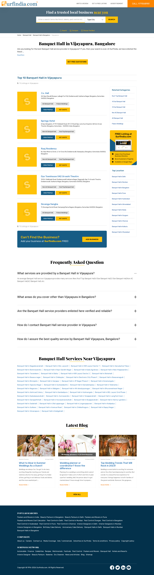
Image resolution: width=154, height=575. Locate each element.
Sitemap (89, 555)
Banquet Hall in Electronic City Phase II (81, 377)
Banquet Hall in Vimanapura (28, 411)
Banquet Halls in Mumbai (113, 527)
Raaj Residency (49, 148)
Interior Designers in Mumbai (110, 524)
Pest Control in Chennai (66, 524)
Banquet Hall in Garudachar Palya (115, 366)
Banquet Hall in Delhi (119, 177)
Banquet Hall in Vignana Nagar (29, 385)
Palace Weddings (62, 104)
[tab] (77, 279)
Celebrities (39, 551)
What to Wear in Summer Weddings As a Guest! (32, 464)
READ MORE (23, 485)
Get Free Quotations (77, 62)
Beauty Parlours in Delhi (74, 517)
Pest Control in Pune (47, 524)
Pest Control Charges (92, 521)
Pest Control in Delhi (55, 521)
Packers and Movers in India (28, 517)
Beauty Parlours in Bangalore (51, 517)
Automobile (21, 551)
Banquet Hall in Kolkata (119, 226)
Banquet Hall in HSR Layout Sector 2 (75, 374)
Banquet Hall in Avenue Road (50, 407)
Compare (75, 31)
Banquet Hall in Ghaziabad (121, 232)
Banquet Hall (27, 35)
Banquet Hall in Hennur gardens (113, 400)
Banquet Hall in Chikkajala (53, 377)
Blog (83, 555)
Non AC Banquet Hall (49, 131)
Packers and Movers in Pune (96, 517)
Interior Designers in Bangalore (29, 527)
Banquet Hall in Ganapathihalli (29, 400)
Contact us (37, 541)
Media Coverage (49, 541)
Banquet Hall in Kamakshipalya (82, 385)
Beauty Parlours (38, 555)
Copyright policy (127, 541)
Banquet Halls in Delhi (93, 527)
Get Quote (63, 109)
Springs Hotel (48, 121)
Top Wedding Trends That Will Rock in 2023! (116, 464)
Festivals (67, 551)
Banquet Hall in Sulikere (26, 407)
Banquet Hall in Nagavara (27, 389)
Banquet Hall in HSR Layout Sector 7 (85, 366)
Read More (20, 55)
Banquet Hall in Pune (119, 193)
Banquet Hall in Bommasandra (29, 370)
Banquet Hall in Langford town (110, 396)
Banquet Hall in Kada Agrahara (86, 370)
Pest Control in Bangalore (112, 521)
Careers (29, 541)
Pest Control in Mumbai (73, 521)
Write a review (82, 4)
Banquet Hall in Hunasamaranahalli (58, 400)
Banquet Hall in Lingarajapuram (79, 404)
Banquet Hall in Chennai (120, 221)
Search (111, 20)
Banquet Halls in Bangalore (28, 531)
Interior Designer (23, 555)
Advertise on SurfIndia (82, 541)
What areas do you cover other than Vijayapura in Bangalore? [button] (56, 297)
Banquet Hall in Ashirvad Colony (30, 392)
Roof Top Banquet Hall (66, 131)
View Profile (48, 109)
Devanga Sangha (49, 204)
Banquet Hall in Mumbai (120, 182)
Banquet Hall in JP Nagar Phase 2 (75, 381)
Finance (31, 551)
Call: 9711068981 (140, 3)
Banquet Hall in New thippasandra (114, 370)
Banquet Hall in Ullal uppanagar (52, 404)
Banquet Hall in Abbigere (50, 389)
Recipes (48, 551)
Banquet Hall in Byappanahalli (86, 400)
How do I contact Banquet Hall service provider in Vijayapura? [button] (57, 325)
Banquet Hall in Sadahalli (27, 404)
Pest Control (77, 551)
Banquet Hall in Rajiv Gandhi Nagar (57, 370)
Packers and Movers (91, 551)
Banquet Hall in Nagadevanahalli (30, 366)
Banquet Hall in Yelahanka (107, 385)
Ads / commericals (64, 541)
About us (20, 541)
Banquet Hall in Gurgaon (120, 215)
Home (19, 35)
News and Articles (72, 555)
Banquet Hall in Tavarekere (28, 374)
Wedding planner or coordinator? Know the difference (72, 466)
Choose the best (89, 31)
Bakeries (49, 555)
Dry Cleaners (59, 555)
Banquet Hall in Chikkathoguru (76, 407)
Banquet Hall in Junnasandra (57, 396)
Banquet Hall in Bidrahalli (102, 374)
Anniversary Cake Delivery (72, 527)
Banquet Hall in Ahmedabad (121, 204)
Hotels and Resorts (119, 551)
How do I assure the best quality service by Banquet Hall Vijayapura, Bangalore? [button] (68, 339)
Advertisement (117, 4)
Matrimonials (57, 551)
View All (77, 494)
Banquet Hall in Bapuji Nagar (102, 407)
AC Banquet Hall (48, 104)
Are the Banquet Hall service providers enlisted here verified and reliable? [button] (64, 311)
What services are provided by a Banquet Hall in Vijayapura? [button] (55, 273)
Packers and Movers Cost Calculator (31, 521)
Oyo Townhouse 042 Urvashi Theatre (60, 176)
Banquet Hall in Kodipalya (104, 404)
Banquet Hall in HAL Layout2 (57, 366)
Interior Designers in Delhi (87, 524)
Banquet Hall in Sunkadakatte (56, 385)
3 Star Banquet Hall (118, 107)
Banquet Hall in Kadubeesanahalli (30, 396)
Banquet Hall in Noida (119, 210)
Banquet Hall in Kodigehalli (52, 411)
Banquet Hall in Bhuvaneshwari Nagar (107, 389)
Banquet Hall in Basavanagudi (111, 377)
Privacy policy (114, 541)
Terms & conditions (100, 541)
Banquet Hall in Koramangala (102, 381)
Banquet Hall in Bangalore (41, 35)
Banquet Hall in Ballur (49, 374)
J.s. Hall (45, 93)
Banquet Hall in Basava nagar (29, 377)
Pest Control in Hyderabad (27, 524)
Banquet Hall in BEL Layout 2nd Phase (110, 392)
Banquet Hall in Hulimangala (81, 392)
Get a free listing (99, 4)
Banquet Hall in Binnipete (27, 381)
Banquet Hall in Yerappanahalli (84, 396)
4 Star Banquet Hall (118, 101)
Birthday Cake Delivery (52, 527)
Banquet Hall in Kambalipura (56, 392)
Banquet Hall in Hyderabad (121, 199)
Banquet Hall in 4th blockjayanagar (76, 389)
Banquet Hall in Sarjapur (49, 381)
